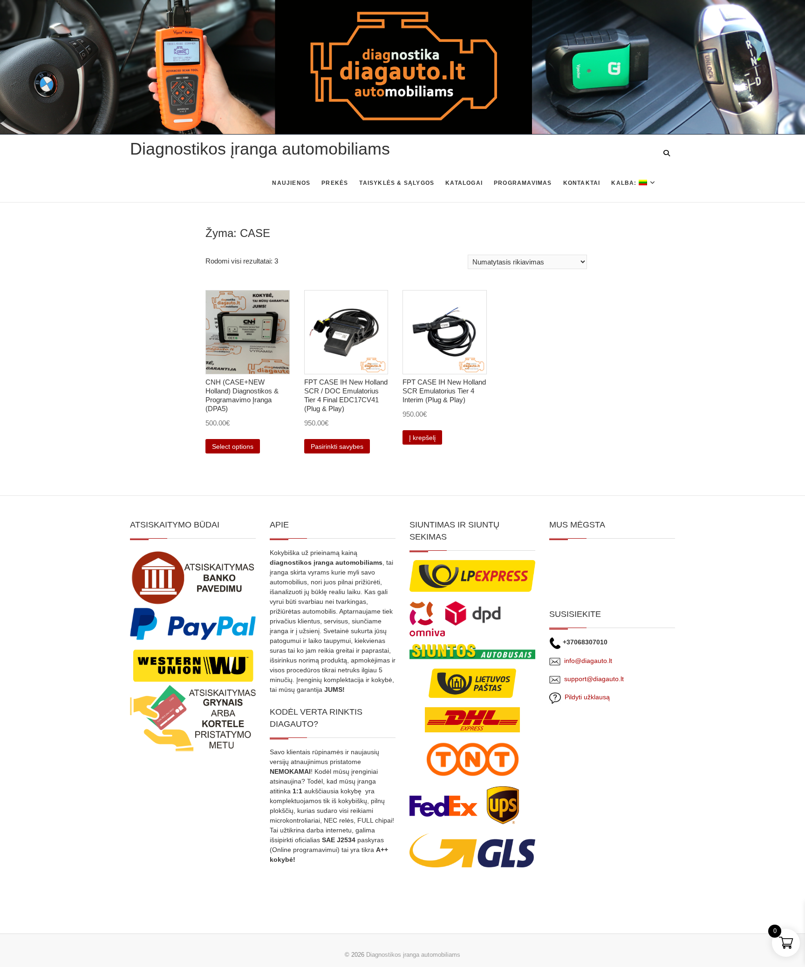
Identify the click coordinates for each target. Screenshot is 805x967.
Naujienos (291, 183)
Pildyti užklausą (585, 697)
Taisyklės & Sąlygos (396, 183)
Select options (232, 446)
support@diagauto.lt (594, 679)
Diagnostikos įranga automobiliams (260, 148)
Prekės (334, 183)
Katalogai (464, 183)
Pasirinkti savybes (337, 446)
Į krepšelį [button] (422, 437)
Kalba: (624, 183)
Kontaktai (581, 183)
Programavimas (523, 183)
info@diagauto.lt (588, 660)
